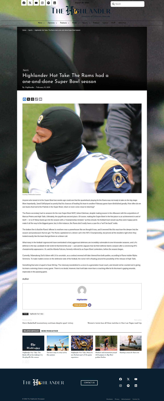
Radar (74, 23)
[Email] (89, 305)
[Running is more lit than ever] (131, 343)
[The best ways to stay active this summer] (58, 343)
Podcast (96, 23)
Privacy (117, 399)
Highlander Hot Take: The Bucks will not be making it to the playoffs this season (32, 355)
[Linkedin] (54, 3)
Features (63, 23)
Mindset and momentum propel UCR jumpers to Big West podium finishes (106, 355)
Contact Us (136, 399)
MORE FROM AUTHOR (49, 331)
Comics (105, 23)
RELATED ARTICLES (31, 331)
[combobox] (127, 4)
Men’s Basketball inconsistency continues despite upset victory (47, 323)
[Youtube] (36, 3)
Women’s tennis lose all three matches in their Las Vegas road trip (115, 323)
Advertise (122, 23)
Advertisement (125, 399)
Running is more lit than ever (129, 352)
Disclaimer (110, 399)
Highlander (29, 87)
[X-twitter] (30, 3)
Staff (113, 23)
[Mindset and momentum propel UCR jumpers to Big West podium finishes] (106, 343)
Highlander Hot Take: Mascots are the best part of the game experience (82, 355)
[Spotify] (48, 3)
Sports (85, 23)
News (40, 23)
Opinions (51, 23)
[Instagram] (42, 3)
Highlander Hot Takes (29, 349)
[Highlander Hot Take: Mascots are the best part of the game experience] (82, 343)
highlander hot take (36, 314)
